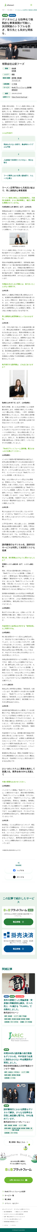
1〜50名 (14, 84)
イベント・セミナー (12, 1203)
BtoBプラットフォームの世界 (15, 1191)
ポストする (20, 877)
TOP (3, 10)
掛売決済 (14, 90)
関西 (13, 74)
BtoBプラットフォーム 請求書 (21, 87)
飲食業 (14, 68)
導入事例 (9, 10)
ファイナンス (16, 80)
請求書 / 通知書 (17, 78)
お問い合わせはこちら (17, 1180)
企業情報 (6, 1225)
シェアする (20, 870)
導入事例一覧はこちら (17, 1142)
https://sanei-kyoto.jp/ (20, 97)
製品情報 (16, 922)
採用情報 (14, 1225)
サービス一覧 (9, 1195)
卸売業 (14, 71)
